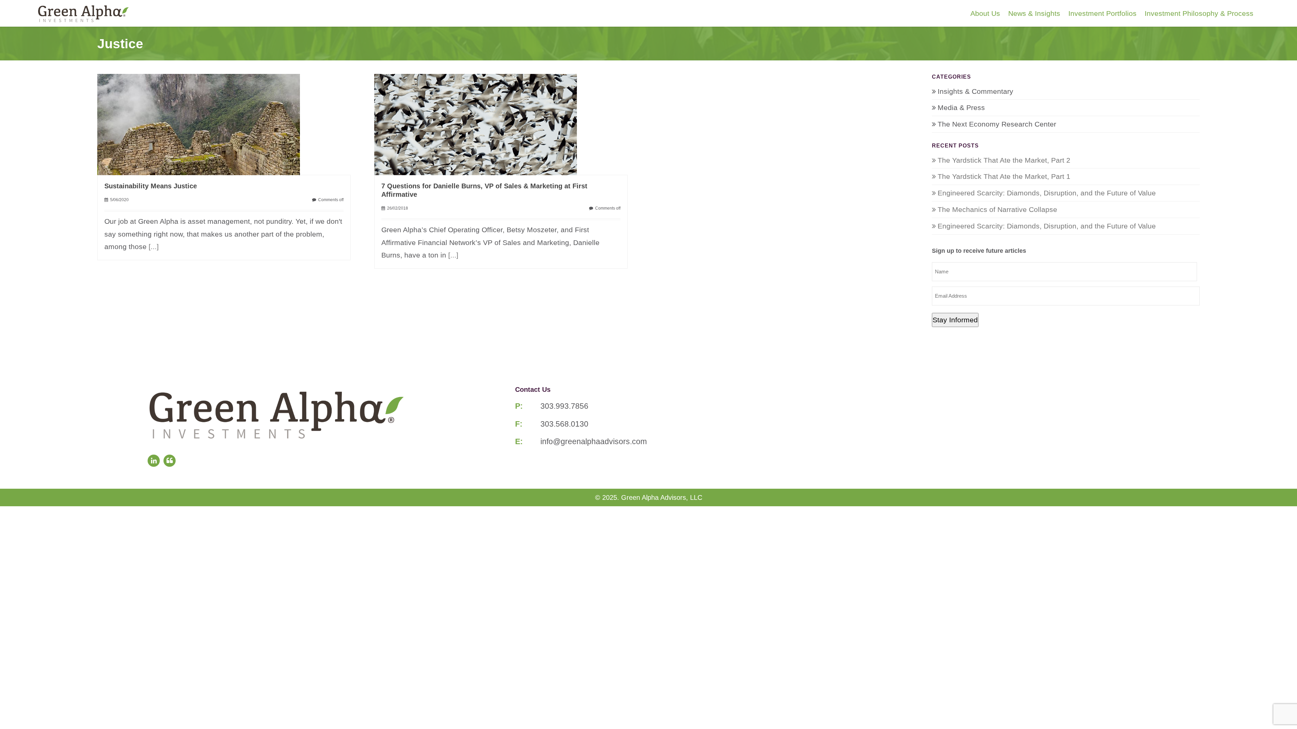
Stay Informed (955, 320)
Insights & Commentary (975, 91)
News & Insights (1034, 13)
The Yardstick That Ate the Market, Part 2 (1004, 160)
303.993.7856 (564, 406)
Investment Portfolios (1102, 13)
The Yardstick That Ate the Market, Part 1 (1004, 176)
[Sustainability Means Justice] (198, 124)
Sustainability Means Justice (150, 186)
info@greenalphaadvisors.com (593, 441)
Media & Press (961, 107)
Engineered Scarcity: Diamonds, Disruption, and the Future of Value (1047, 193)
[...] (154, 246)
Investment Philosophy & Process (1199, 13)
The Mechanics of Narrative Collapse (997, 209)
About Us (985, 13)
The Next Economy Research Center (997, 124)
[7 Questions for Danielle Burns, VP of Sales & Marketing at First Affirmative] (475, 124)
